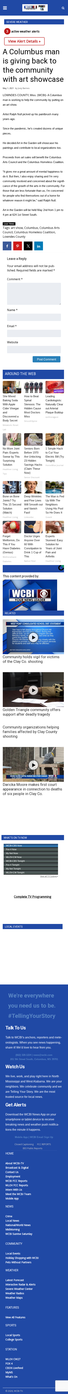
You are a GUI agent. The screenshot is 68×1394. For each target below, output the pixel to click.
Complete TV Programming (32, 897)
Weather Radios (14, 1293)
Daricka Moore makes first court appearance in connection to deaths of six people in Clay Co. (32, 789)
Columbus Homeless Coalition (34, 232)
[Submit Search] (63, 8)
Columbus (31, 228)
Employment (12, 1176)
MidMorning (12, 1229)
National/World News (18, 1225)
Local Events (12, 1253)
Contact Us (11, 1172)
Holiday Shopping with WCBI (22, 1258)
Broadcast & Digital (16, 1167)
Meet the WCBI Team (18, 1194)
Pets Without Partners (18, 1262)
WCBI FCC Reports (16, 1181)
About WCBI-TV (14, 1163)
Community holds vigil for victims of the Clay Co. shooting (31, 659)
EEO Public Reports (32, 1148)
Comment (15, 279)
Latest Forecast (14, 1280)
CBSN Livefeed (14, 1368)
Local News (9, 223)
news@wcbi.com (42, 1055)
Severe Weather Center (19, 1289)
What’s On (11, 1376)
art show (17, 228)
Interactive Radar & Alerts (20, 1284)
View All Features (15, 1317)
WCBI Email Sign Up (41, 1137)
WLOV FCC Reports (16, 1185)
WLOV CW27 (12, 1359)
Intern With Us (13, 1189)
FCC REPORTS (44, 1144)
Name (12, 310)
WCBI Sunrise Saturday (18, 1234)
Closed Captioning (24, 1144)
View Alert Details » (24, 41)
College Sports (13, 1339)
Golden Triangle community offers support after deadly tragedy (31, 712)
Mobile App (21, 1137)
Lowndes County (14, 237)
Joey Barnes (23, 88)
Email (12, 326)
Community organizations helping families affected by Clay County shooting (31, 732)
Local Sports (12, 1335)
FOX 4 (9, 1363)
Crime (8, 1216)
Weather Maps (14, 1297)
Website (12, 342)
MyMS (9, 1372)
